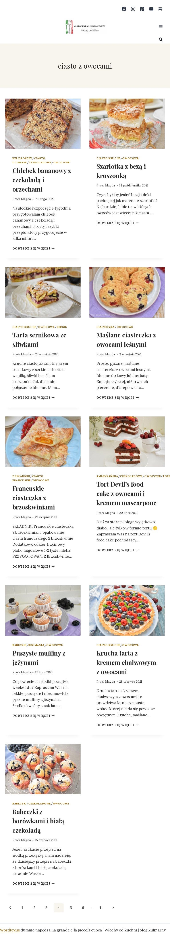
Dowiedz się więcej (33, 248)
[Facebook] (124, 9)
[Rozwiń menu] (160, 26)
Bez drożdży (22, 158)
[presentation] (43, 124)
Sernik (61, 327)
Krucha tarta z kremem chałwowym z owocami (126, 662)
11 (101, 907)
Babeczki (19, 645)
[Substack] (160, 9)
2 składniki (21, 476)
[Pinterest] (142, 9)
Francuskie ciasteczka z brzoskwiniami (33, 497)
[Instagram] (133, 9)
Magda (26, 199)
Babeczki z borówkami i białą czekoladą (38, 820)
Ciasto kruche (108, 158)
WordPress (10, 930)
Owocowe (61, 162)
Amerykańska (107, 476)
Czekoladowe (40, 162)
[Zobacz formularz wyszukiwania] (161, 40)
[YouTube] (151, 9)
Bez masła (36, 645)
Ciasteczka (106, 327)
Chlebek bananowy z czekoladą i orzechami (41, 179)
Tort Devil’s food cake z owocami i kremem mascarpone (126, 493)
